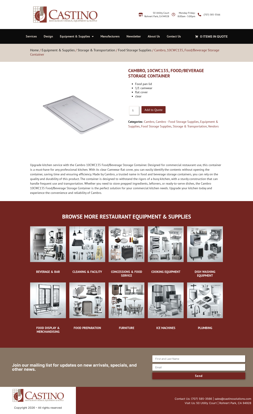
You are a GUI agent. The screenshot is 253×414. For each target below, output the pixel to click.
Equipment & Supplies (75, 36)
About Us (154, 36)
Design (48, 36)
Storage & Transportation (96, 50)
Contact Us (174, 36)
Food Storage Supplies (134, 50)
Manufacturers (110, 36)
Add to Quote (153, 110)
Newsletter (133, 36)
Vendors (213, 126)
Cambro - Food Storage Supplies (177, 122)
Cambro (149, 122)
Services (31, 36)
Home (34, 50)
